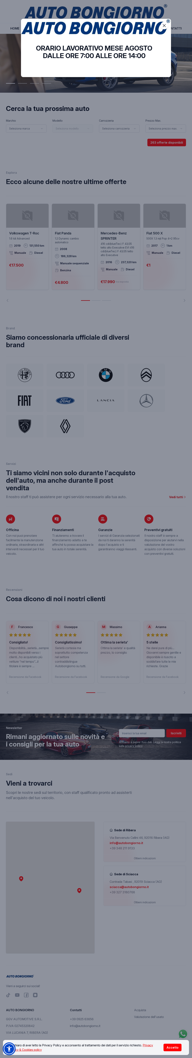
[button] (9, 1048)
